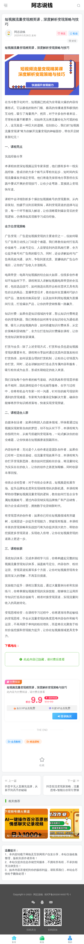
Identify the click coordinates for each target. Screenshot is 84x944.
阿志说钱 (19, 32)
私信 (75, 33)
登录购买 (66, 716)
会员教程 (16, 741)
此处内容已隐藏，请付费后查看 (43, 659)
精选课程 (34, 741)
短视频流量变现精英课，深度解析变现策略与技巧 (42, 22)
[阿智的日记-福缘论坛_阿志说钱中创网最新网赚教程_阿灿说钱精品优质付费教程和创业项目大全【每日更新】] (42, 4)
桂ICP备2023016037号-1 (58, 894)
